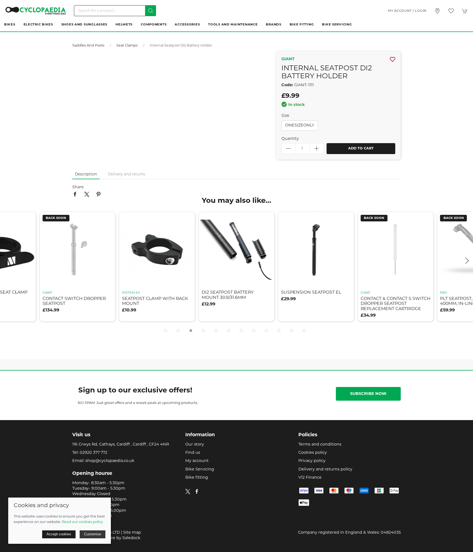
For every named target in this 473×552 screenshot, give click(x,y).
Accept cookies (59, 534)
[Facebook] (197, 491)
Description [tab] (86, 174)
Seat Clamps (127, 45)
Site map (132, 533)
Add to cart (361, 148)
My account (197, 461)
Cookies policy (312, 453)
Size (285, 116)
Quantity (290, 139)
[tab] (165, 330)
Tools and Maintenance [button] (233, 24)
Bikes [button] (9, 24)
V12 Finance (310, 478)
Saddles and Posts (88, 45)
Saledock (131, 538)
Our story (194, 445)
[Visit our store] (437, 11)
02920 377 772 (93, 453)
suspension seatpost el (231, 293)
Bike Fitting (302, 24)
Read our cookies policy (82, 522)
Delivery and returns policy (325, 469)
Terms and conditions (319, 445)
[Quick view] (28, 279)
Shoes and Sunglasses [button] (84, 24)
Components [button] (153, 24)
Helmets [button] (124, 24)
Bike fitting (196, 478)
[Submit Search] (150, 10)
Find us (192, 453)
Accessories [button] (187, 24)
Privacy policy (311, 461)
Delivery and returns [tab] (126, 174)
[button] (451, 11)
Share (78, 187)
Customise (92, 534)
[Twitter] (187, 492)
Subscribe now (368, 394)
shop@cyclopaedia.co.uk (109, 461)
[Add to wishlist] (28, 219)
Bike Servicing (337, 24)
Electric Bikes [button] (38, 24)
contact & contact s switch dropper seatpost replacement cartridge (316, 304)
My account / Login (407, 11)
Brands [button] (273, 24)
